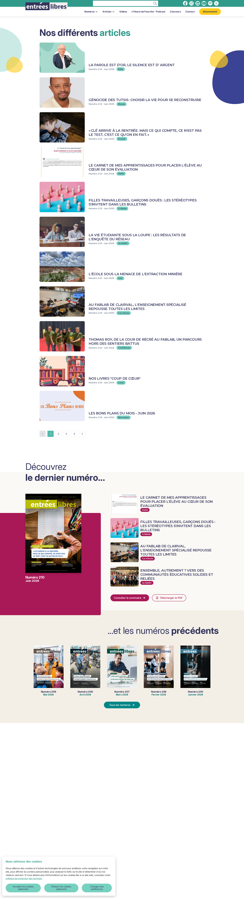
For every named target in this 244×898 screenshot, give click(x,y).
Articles (107, 11)
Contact (190, 11)
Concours (175, 11)
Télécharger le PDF (171, 597)
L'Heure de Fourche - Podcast (148, 11)
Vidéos (123, 11)
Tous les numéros (119, 705)
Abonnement (210, 11)
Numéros (89, 11)
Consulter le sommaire (127, 597)
